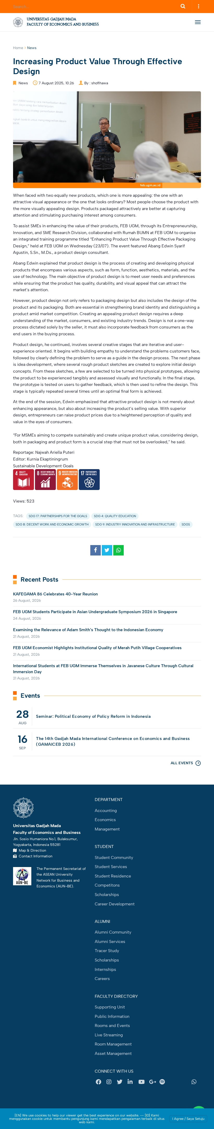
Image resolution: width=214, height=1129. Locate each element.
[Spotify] (163, 1082)
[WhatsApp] (196, 1082)
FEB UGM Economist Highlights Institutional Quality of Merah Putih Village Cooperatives (97, 647)
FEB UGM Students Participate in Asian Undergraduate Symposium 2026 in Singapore (95, 611)
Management (107, 829)
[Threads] (174, 1082)
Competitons (107, 885)
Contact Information (34, 856)
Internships (105, 969)
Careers (102, 978)
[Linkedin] (132, 1082)
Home (18, 48)
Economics (105, 819)
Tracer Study (107, 950)
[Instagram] (110, 1082)
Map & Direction (31, 850)
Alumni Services (110, 941)
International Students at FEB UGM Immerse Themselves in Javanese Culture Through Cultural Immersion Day (103, 668)
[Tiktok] (185, 1082)
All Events (182, 763)
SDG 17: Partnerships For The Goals (58, 516)
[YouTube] (142, 1082)
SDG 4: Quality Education (115, 516)
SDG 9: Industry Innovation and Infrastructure (135, 524)
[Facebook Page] (100, 1082)
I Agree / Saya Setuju (188, 1119)
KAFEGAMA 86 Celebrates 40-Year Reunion (55, 594)
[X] (121, 1082)
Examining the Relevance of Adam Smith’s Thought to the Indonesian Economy (88, 629)
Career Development (115, 903)
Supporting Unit (110, 1007)
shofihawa (99, 83)
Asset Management (113, 1053)
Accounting (106, 810)
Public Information (112, 1016)
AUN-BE (65, 886)
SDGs (186, 524)
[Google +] (153, 1082)
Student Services (111, 866)
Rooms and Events (112, 1025)
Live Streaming (109, 1034)
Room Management (113, 1044)
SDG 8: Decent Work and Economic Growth (52, 524)
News (32, 48)
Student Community (114, 857)
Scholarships (107, 894)
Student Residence (113, 876)
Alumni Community (113, 932)
